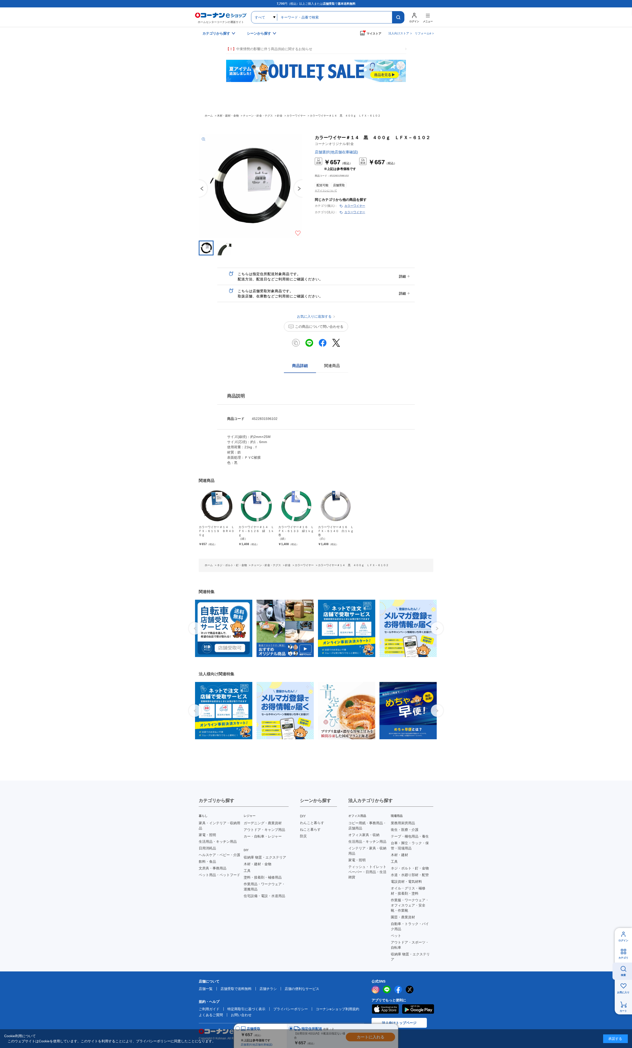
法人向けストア (398, 33)
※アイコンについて (326, 190)
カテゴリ (623, 957)
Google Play (418, 1009)
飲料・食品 (207, 861)
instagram (375, 989)
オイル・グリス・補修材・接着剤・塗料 (408, 890)
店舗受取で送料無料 (236, 988)
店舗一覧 (206, 988)
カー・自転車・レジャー (263, 836)
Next (437, 628)
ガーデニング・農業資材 (263, 823)
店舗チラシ (268, 988)
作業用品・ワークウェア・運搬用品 (264, 886)
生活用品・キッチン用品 (218, 841)
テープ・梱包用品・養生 (410, 836)
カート (623, 1010)
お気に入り (623, 992)
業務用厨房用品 (403, 823)
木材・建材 (399, 855)
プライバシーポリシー (290, 1009)
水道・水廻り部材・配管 (410, 875)
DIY (303, 816)
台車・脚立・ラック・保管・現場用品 (410, 845)
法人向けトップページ (399, 1023)
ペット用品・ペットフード (219, 875)
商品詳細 (300, 366)
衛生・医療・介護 (404, 830)
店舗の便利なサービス (302, 988)
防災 (303, 836)
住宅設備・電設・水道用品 (264, 896)
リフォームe (423, 33)
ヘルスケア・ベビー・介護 (219, 855)
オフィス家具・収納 (363, 835)
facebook (398, 989)
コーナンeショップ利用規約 (337, 1009)
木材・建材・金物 (257, 864)
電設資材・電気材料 (406, 882)
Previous (198, 188)
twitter (410, 989)
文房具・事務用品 (212, 868)
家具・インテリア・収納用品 (219, 825)
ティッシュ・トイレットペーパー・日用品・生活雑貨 (367, 872)
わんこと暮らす (312, 823)
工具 (247, 871)
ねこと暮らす (310, 829)
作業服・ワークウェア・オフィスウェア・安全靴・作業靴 (410, 905)
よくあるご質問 (211, 1015)
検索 (623, 975)
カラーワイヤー (354, 205)
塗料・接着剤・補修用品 (263, 877)
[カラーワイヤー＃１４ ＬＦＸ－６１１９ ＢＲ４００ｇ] (217, 506)
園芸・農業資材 (403, 917)
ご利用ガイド (209, 1009)
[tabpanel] (222, 628)
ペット (396, 936)
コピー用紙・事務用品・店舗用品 (367, 825)
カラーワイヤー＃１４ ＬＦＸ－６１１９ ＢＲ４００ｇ (216, 530)
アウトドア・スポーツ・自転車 (410, 944)
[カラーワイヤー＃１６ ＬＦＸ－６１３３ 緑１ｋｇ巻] (296, 506)
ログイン (623, 940)
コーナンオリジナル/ (334, 144)
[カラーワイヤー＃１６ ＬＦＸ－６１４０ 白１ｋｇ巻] (336, 506)
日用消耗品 (207, 848)
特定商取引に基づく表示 (246, 1009)
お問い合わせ (241, 1015)
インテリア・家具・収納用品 (367, 850)
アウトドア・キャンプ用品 (264, 830)
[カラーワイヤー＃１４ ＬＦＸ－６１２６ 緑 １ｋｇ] (256, 506)
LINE (387, 989)
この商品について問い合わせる (319, 327)
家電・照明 (207, 835)
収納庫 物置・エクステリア (265, 857)
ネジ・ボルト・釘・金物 (410, 868)
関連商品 (332, 366)
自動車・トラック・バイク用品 (410, 926)
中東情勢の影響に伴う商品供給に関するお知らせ (269, 49)
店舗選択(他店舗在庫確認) (336, 152)
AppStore (385, 1009)
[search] (398, 17)
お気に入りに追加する (297, 233)
